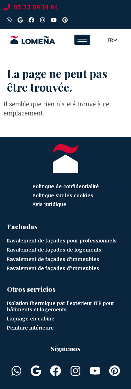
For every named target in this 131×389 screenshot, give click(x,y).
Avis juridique (49, 204)
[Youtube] (53, 20)
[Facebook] (31, 20)
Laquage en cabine (30, 318)
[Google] (20, 20)
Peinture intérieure (30, 328)
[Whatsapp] (9, 20)
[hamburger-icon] (82, 40)
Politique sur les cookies (62, 195)
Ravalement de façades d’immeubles (53, 259)
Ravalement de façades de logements (54, 250)
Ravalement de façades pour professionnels (62, 240)
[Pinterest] (65, 20)
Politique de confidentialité (65, 186)
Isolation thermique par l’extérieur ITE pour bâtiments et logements (60, 306)
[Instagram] (42, 20)
